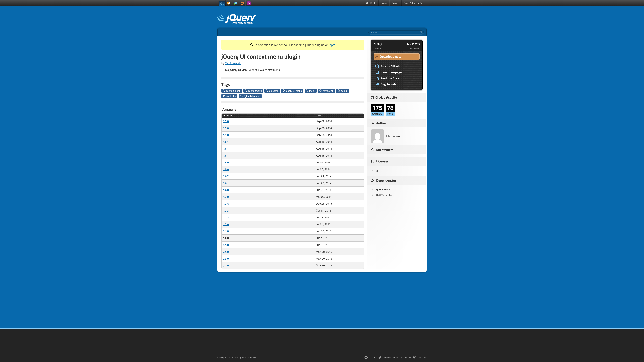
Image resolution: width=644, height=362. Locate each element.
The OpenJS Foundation (246, 357)
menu (312, 90)
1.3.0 (226, 196)
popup (344, 90)
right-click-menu (252, 96)
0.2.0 (226, 265)
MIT (377, 170)
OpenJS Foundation (413, 3)
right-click (231, 96)
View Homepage (391, 72)
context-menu (233, 90)
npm (332, 45)
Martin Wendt (233, 63)
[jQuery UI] (228, 3)
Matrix (408, 357)
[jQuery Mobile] (235, 3)
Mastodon (422, 357)
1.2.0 (226, 224)
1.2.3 (226, 210)
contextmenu (255, 90)
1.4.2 (226, 176)
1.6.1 (226, 141)
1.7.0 (226, 121)
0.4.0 (226, 251)
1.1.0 (226, 231)
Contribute (371, 3)
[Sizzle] (242, 3)
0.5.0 (226, 244)
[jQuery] (222, 3)
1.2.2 (226, 217)
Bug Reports (389, 84)
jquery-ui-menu (294, 90)
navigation (328, 90)
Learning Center (390, 357)
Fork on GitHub (390, 66)
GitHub (372, 357)
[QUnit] (249, 3)
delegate (273, 90)
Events (384, 3)
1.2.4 (226, 203)
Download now (390, 56)
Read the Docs (390, 78)
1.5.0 (226, 162)
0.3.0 (226, 258)
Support (395, 3)
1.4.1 (226, 183)
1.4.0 (226, 189)
